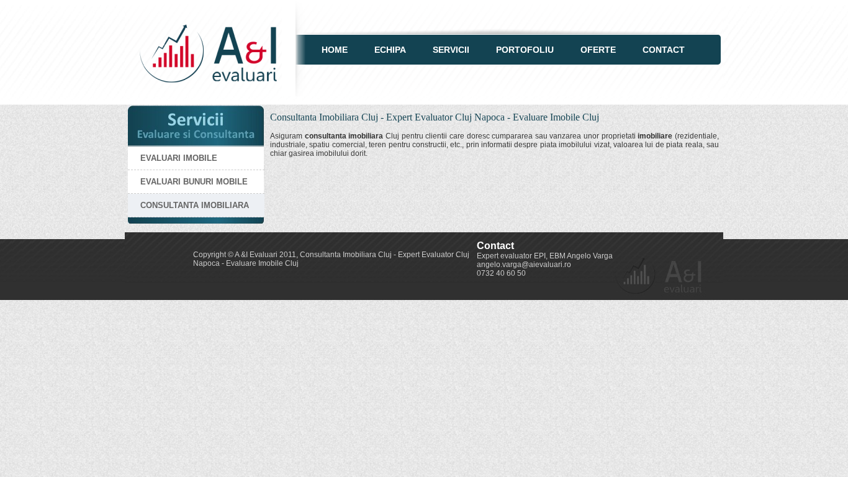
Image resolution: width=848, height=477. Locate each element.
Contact (664, 50)
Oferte (598, 50)
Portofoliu (525, 50)
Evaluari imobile (178, 158)
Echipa (390, 50)
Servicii (451, 50)
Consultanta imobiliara (194, 205)
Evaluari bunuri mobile (194, 181)
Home (335, 50)
